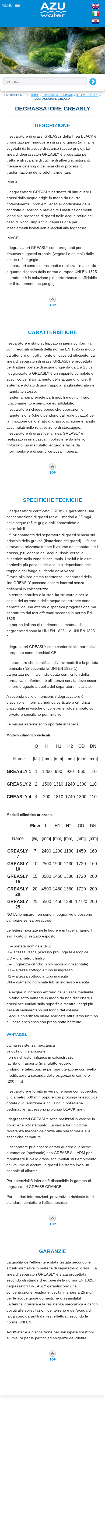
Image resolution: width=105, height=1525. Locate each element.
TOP (53, 305)
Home (35, 95)
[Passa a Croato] (86, 21)
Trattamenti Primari (57, 95)
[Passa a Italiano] (86, 13)
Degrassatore (87, 95)
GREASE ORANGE (45, 1186)
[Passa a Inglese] (86, 6)
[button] (7, 5)
